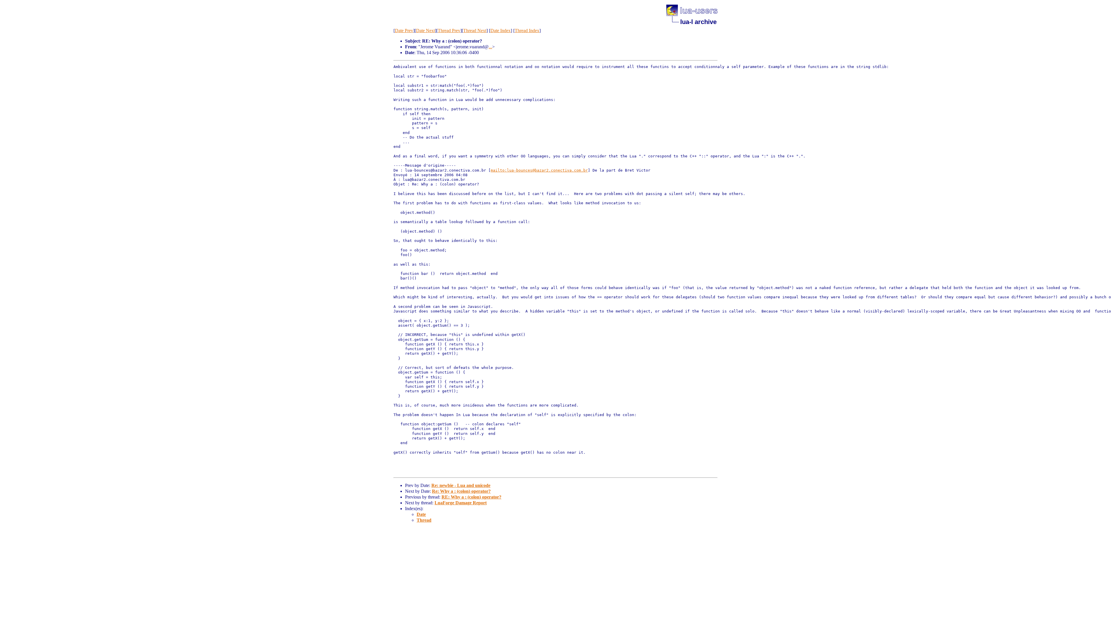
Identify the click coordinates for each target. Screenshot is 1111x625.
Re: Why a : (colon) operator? (461, 491)
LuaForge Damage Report (461, 502)
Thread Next (474, 30)
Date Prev (404, 30)
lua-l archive (698, 21)
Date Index (500, 30)
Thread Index (527, 30)
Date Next (425, 30)
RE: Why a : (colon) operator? (471, 497)
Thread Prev (449, 30)
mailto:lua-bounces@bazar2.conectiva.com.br (539, 170)
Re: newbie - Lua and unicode (460, 485)
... (490, 46)
